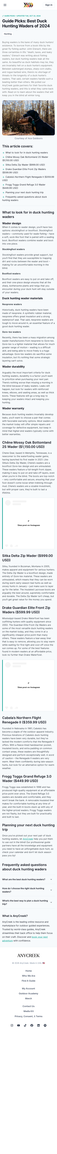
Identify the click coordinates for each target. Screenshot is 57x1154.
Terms (39, 1016)
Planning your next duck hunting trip (25, 192)
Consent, (28, 1016)
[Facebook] (32, 1025)
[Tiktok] (25, 1025)
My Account (28, 988)
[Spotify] (45, 1025)
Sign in (48, 4)
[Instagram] (12, 1025)
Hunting (8, 34)
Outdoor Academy (28, 993)
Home (28, 970)
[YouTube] (18, 1025)
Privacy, (19, 1016)
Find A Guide (28, 980)
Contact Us (29, 1006)
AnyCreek (28, 838)
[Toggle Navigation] (5, 5)
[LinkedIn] (38, 1025)
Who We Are (28, 975)
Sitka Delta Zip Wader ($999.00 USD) (25, 164)
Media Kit (29, 1011)
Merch (28, 998)
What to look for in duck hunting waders (27, 152)
